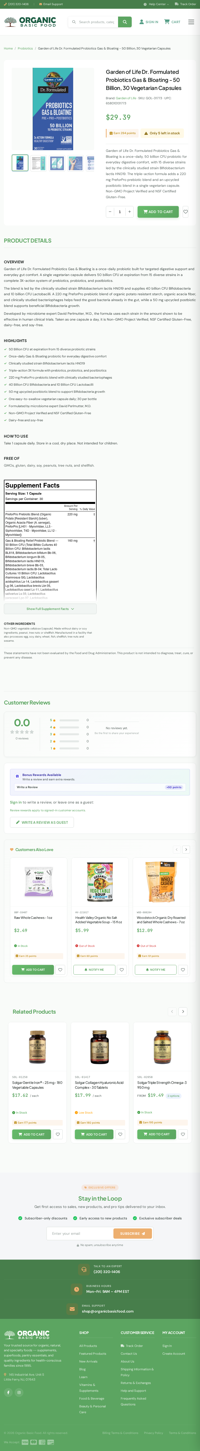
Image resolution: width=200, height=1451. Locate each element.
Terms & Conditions (182, 1433)
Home (8, 48)
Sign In (167, 1346)
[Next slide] (186, 849)
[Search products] (125, 22)
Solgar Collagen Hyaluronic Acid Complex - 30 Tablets (99, 1084)
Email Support (53, 4)
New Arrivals (88, 1361)
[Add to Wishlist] (60, 970)
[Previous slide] (177, 849)
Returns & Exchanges (136, 1383)
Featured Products (92, 1354)
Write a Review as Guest (45, 822)
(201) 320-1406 (18, 4)
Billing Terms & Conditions (120, 1433)
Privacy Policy (153, 1433)
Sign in (16, 802)
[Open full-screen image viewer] (85, 75)
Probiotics (25, 48)
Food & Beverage (91, 1398)
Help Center (157, 4)
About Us (127, 1361)
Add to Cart (160, 211)
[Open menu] (191, 22)
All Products (88, 1346)
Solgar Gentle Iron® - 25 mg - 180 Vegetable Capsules (37, 1084)
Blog (82, 1369)
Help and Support (133, 1391)
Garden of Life (126, 98)
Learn (83, 1377)
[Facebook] (8, 1392)
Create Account (173, 1354)
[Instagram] (19, 1392)
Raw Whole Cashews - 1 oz (33, 918)
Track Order (188, 4)
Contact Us (129, 1354)
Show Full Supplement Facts (48, 609)
